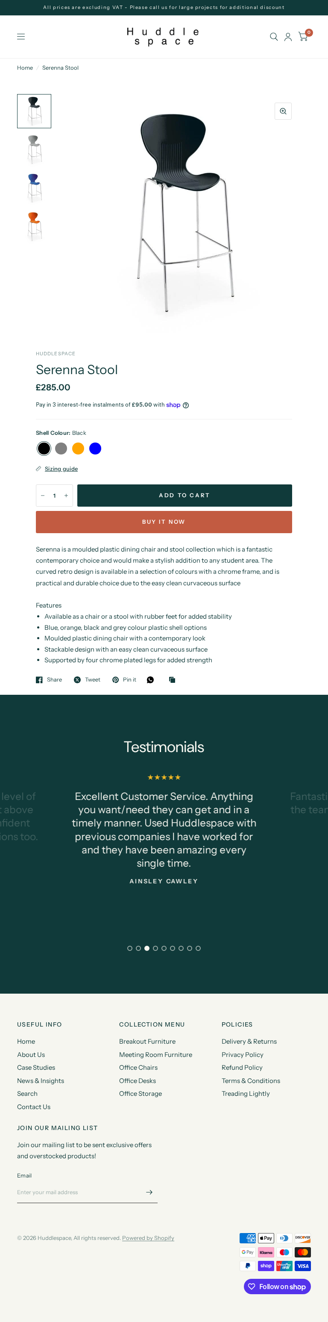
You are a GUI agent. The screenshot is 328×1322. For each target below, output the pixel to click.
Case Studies (36, 1067)
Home (25, 67)
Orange (78, 448)
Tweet (92, 679)
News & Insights (40, 1081)
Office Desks (137, 1081)
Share (54, 679)
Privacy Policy (243, 1055)
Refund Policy (242, 1067)
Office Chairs (138, 1067)
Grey (61, 448)
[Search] (274, 36)
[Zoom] (283, 111)
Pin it (129, 679)
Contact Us (33, 1107)
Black (44, 448)
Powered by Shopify (148, 1237)
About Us (31, 1055)
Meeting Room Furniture (155, 1055)
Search (27, 1093)
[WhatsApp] (152, 679)
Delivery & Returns (249, 1041)
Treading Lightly (246, 1093)
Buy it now (164, 521)
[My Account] (288, 36)
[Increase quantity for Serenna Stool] (66, 495)
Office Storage (140, 1093)
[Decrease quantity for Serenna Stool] (42, 495)
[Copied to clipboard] (174, 680)
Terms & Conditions (251, 1081)
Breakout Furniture (147, 1041)
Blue (95, 448)
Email (24, 1175)
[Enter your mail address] (149, 1192)
